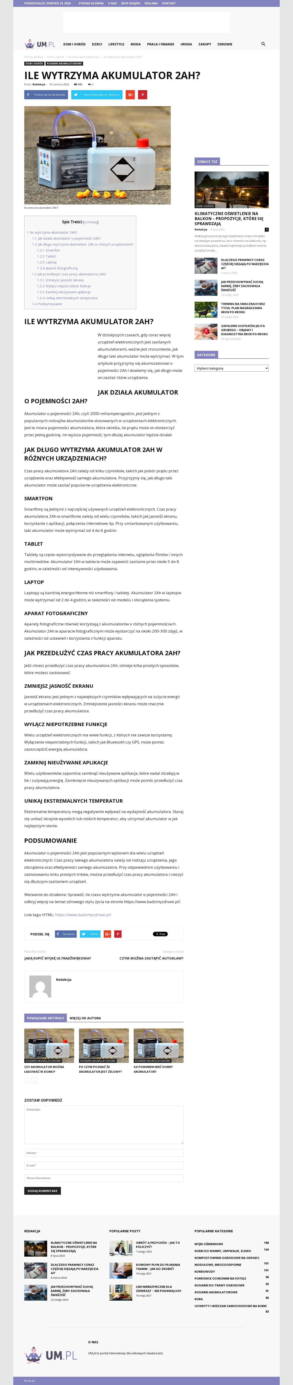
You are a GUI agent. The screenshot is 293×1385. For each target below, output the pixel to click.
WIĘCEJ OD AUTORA (85, 1018)
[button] (263, 44)
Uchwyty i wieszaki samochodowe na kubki (231, 1306)
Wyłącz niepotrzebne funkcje (64, 286)
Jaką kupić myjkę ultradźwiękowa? (57, 958)
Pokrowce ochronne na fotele (220, 1278)
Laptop (47, 262)
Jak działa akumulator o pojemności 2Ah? (66, 238)
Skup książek (130, 3)
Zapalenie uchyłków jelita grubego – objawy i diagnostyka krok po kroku (244, 330)
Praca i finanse (160, 44)
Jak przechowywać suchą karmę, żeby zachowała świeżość (242, 286)
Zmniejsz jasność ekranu (60, 280)
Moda (136, 44)
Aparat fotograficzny (57, 268)
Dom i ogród (74, 44)
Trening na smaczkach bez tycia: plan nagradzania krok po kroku (243, 308)
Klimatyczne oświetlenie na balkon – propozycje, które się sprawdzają (229, 218)
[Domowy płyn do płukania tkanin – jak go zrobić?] (120, 1271)
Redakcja (39, 84)
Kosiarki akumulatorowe (64, 63)
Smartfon (48, 250)
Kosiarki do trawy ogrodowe (219, 1285)
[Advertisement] (146, 22)
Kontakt (169, 3)
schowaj (90, 222)
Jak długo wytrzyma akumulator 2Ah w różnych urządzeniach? (83, 244)
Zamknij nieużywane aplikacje (64, 292)
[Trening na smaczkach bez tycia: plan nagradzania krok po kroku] (206, 310)
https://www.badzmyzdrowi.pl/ (83, 914)
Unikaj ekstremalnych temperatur (67, 298)
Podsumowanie (47, 303)
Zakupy (204, 44)
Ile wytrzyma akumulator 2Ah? (52, 232)
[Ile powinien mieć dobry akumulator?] (159, 1045)
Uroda (186, 44)
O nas (112, 3)
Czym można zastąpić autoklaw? (151, 958)
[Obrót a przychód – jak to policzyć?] (120, 1249)
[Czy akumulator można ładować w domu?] (49, 1045)
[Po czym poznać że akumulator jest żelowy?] (104, 1045)
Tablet (46, 256)
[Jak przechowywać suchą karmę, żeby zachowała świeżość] (206, 288)
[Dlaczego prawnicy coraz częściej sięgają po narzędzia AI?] (206, 266)
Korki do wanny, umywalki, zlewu (223, 1251)
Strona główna (91, 3)
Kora (199, 1299)
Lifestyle (116, 44)
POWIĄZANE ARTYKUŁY (45, 1018)
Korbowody (205, 1271)
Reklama (151, 3)
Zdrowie (224, 44)
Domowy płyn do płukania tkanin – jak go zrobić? (158, 1267)
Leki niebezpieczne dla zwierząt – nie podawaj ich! (158, 1289)
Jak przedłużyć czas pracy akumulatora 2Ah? (69, 274)
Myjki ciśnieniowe (209, 1244)
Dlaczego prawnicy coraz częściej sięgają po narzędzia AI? (245, 264)
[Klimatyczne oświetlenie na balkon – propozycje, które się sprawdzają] (232, 189)
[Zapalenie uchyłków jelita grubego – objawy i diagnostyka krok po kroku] (206, 332)
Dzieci (97, 44)
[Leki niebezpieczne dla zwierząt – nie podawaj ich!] (120, 1293)
